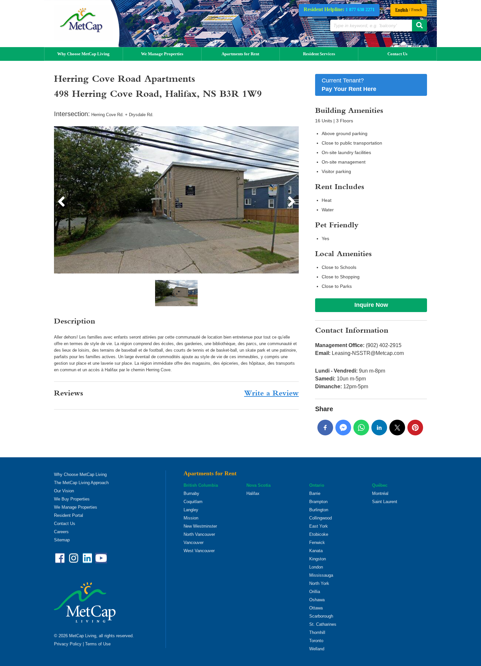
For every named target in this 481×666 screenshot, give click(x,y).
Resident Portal (68, 515)
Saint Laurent (384, 501)
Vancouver (194, 542)
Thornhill (317, 632)
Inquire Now (371, 305)
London (316, 567)
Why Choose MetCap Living (83, 53)
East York (318, 526)
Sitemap (62, 539)
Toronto (316, 640)
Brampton (318, 501)
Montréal (380, 493)
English (401, 10)
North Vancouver (199, 534)
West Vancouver (199, 550)
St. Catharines (322, 624)
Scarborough (321, 616)
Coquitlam (193, 501)
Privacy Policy (67, 643)
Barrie (314, 493)
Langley (191, 509)
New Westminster (200, 526)
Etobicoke (318, 534)
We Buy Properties (72, 499)
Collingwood (320, 518)
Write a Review (271, 393)
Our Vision (64, 490)
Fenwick (317, 542)
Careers (61, 531)
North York (319, 583)
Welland (316, 648)
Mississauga (321, 575)
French (416, 10)
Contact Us (397, 53)
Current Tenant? (349, 84)
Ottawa (316, 607)
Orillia (314, 591)
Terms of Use (98, 643)
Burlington (318, 509)
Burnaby (191, 493)
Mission (191, 518)
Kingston (317, 558)
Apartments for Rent (240, 53)
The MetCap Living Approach (81, 482)
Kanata (316, 550)
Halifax (252, 493)
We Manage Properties (162, 53)
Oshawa (317, 599)
